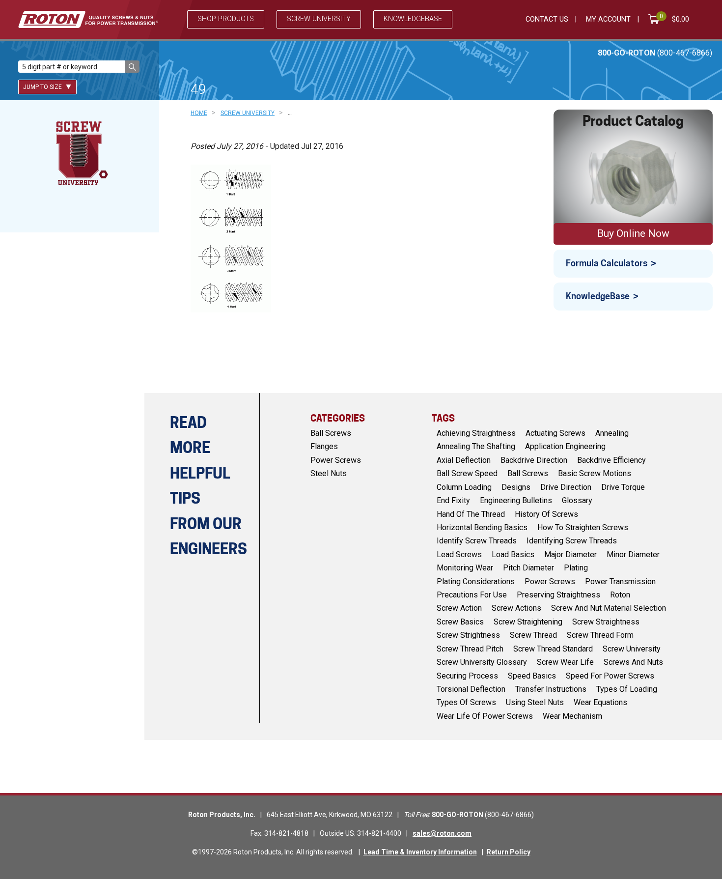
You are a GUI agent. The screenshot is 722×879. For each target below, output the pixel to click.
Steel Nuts (328, 473)
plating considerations (476, 581)
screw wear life (565, 662)
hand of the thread (471, 514)
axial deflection (464, 460)
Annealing (612, 433)
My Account (608, 19)
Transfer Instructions (550, 689)
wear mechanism (572, 716)
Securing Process (467, 676)
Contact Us (547, 19)
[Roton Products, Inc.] (88, 19)
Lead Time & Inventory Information (420, 852)
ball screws (527, 473)
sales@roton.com (442, 833)
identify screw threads (477, 540)
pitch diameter (528, 567)
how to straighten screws (582, 527)
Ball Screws (330, 433)
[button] (132, 66)
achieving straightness (476, 433)
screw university (632, 648)
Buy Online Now (633, 233)
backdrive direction (533, 460)
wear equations (600, 702)
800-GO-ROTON (655, 52)
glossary (577, 500)
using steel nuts (535, 702)
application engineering (565, 446)
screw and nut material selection (608, 608)
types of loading (626, 689)
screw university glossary (482, 662)
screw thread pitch (470, 648)
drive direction (565, 487)
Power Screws (335, 460)
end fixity (453, 500)
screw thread (533, 635)
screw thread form (600, 635)
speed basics (532, 676)
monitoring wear (465, 567)
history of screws (546, 514)
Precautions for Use (472, 594)
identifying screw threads (572, 540)
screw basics (460, 621)
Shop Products (225, 19)
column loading (464, 487)
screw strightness (468, 635)
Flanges (324, 446)
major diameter (570, 554)
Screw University (319, 19)
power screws (550, 581)
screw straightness (605, 621)
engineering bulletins (516, 500)
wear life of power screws (485, 716)
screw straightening (528, 621)
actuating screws (555, 433)
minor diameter (633, 554)
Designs (515, 487)
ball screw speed (467, 473)
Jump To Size (43, 87)
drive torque (623, 487)
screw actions (516, 608)
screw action (459, 608)
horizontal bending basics (482, 527)
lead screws (459, 554)
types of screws (466, 702)
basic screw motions (594, 473)
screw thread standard (553, 648)
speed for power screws (610, 676)
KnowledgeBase (598, 296)
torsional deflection (471, 689)
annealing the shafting (476, 446)
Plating (576, 567)
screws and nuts (633, 662)
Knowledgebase (413, 19)
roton (620, 594)
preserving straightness (558, 594)
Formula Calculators (606, 263)
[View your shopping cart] (655, 19)
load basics (513, 554)
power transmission (620, 581)
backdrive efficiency (611, 460)
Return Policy (508, 852)
